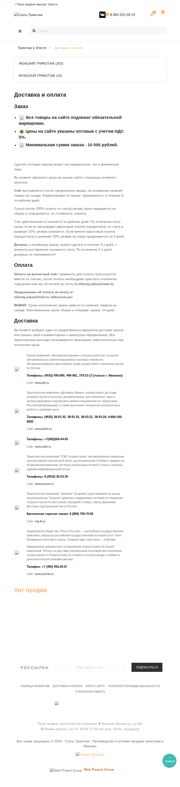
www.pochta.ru (44, 574)
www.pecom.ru (44, 484)
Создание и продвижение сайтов (107, 774)
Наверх (170, 761)
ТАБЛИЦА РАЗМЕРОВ (34, 686)
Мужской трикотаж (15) (40, 75)
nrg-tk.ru (40, 521)
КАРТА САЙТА (95, 686)
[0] (161, 15)
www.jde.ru (42, 382)
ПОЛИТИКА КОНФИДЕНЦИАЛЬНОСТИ (134, 686)
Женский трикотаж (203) (41, 63)
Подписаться (147, 667)
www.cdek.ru (43, 446)
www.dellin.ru (43, 429)
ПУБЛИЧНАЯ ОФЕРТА (90, 691)
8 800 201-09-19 (122, 15)
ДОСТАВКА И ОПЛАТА (67, 686)
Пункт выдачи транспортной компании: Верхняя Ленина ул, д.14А (90, 723)
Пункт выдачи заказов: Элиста (37, 4)
